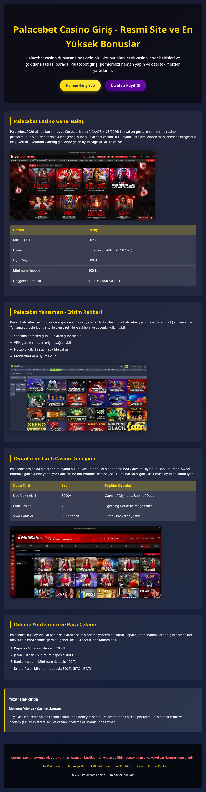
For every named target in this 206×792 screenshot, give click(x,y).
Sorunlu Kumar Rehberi (152, 766)
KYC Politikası (123, 766)
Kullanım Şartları (75, 766)
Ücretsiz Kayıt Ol (125, 85)
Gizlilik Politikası (48, 766)
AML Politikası (100, 766)
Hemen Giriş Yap (80, 85)
